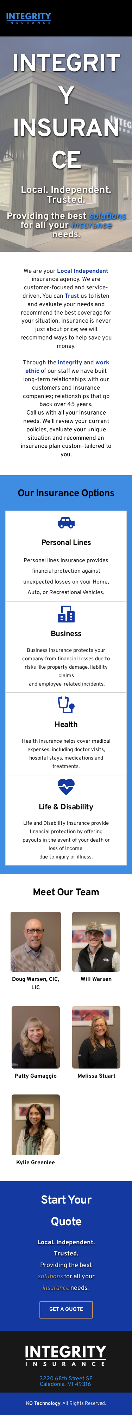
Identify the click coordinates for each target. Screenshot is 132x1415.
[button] (122, 18)
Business (66, 634)
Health (66, 725)
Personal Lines (66, 543)
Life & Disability (66, 807)
